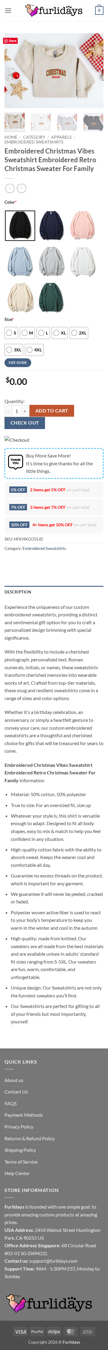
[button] (8, 10)
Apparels (61, 137)
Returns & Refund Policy (29, 1138)
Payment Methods (23, 1115)
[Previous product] (21, 188)
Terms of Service (21, 1161)
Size (9, 319)
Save (12, 40)
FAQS (10, 1103)
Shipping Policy (20, 1150)
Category (34, 137)
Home (10, 137)
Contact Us (16, 1091)
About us (13, 1080)
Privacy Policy (18, 1126)
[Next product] (9, 188)
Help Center (17, 1173)
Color (10, 202)
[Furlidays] (54, 10)
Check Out (24, 422)
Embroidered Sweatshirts (33, 142)
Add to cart (51, 410)
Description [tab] (17, 591)
